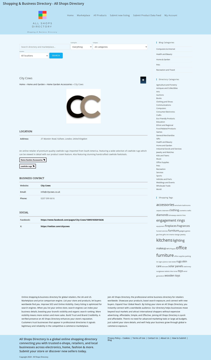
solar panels (175, 266)
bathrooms (186, 205)
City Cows (46, 185)
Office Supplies (162, 162)
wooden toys (172, 275)
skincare (165, 267)
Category (95, 42)
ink (167, 235)
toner (176, 271)
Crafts (158, 115)
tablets (167, 271)
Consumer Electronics (165, 111)
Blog (110, 340)
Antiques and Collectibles (167, 88)
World (158, 189)
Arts (158, 91)
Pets (158, 64)
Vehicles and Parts (164, 179)
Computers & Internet (165, 49)
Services (159, 172)
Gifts (158, 138)
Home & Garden (163, 59)
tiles (171, 271)
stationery (187, 267)
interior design (174, 235)
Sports (159, 175)
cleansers (165, 211)
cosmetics (183, 211)
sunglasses (160, 271)
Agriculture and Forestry (166, 85)
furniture (173, 230)
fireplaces (171, 226)
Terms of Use (138, 338)
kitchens (164, 240)
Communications (163, 105)
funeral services (162, 231)
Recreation (160, 169)
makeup (161, 248)
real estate (172, 262)
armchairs (178, 205)
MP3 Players (171, 249)
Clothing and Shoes (164, 101)
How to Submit (179, 338)
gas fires (159, 235)
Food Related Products (166, 128)
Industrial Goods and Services (169, 148)
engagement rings (170, 220)
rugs (179, 261)
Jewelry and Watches (165, 152)
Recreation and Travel (165, 70)
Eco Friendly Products (165, 118)
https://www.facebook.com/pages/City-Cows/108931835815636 (72, 219)
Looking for (74, 42)
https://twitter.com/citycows (55, 226)
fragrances (183, 226)
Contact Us (153, 338)
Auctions (160, 95)
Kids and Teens (162, 155)
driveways (172, 215)
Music (158, 159)
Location (21, 51)
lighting (179, 240)
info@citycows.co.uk (50, 192)
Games (159, 132)
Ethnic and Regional (164, 125)
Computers (161, 108)
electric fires (181, 215)
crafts (189, 211)
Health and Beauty (164, 54)
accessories (165, 204)
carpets (159, 211)
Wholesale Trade (163, 185)
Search (56, 55)
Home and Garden (164, 145)
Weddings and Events (165, 182)
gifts (164, 235)
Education (160, 122)
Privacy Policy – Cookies (119, 338)
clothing (174, 210)
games (187, 231)
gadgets (182, 231)
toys (180, 271)
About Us (165, 338)
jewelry (183, 235)
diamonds (162, 215)
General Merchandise (165, 135)
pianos (165, 262)
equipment (160, 226)
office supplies (179, 256)
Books (159, 98)
